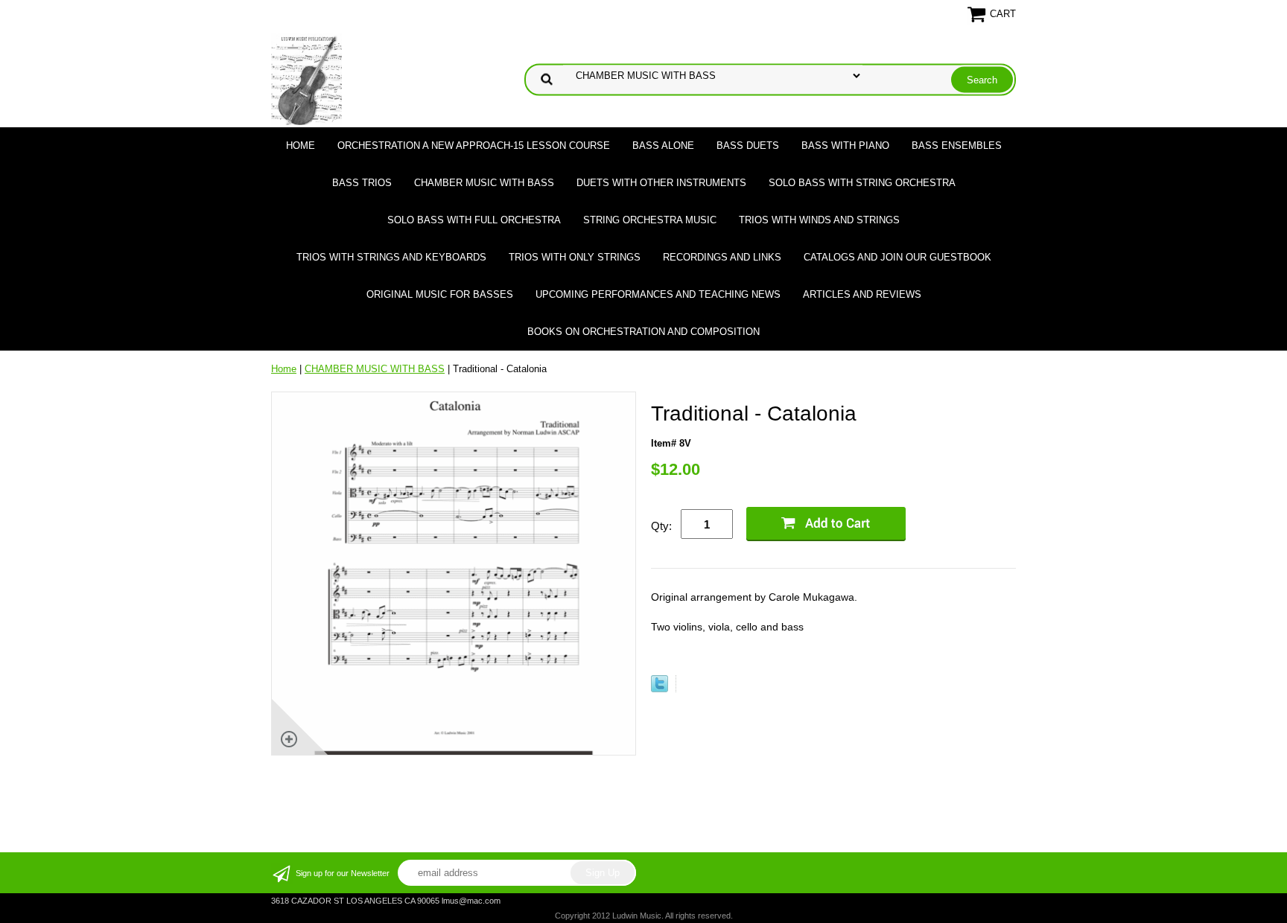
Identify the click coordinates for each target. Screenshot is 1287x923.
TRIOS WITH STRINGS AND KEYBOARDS (391, 257)
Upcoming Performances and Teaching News (658, 294)
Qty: (661, 526)
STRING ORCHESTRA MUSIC (649, 220)
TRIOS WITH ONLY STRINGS (575, 257)
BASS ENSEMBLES (957, 145)
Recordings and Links (722, 257)
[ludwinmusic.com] (306, 78)
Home (300, 145)
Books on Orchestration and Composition (643, 331)
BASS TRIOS (362, 182)
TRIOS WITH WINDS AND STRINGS (819, 220)
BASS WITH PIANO (845, 145)
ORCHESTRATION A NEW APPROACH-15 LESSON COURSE (473, 145)
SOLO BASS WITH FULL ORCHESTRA (474, 220)
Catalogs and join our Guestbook (897, 257)
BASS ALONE (663, 145)
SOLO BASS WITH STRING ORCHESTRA (862, 182)
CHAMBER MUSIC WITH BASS (484, 182)
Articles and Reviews (862, 294)
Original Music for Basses (439, 294)
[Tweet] (659, 688)
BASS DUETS (747, 145)
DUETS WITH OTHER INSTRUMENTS (661, 182)
